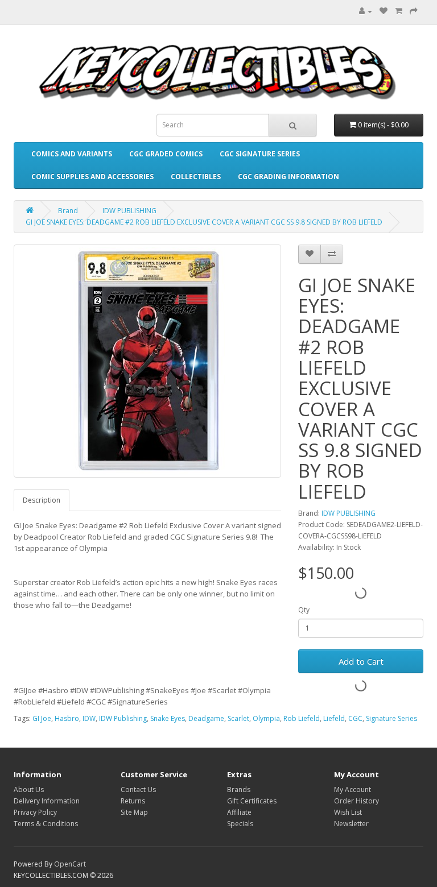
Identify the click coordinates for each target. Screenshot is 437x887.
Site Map (134, 812)
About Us (29, 789)
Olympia (266, 718)
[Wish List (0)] (383, 11)
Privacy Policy (35, 812)
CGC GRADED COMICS (166, 154)
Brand (68, 210)
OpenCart (70, 864)
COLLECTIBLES (196, 176)
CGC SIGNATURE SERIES (260, 154)
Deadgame (206, 718)
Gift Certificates (252, 801)
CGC (355, 718)
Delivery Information (47, 801)
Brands (238, 789)
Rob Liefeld (301, 718)
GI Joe (41, 718)
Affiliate (239, 812)
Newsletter (351, 823)
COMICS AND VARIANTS (71, 154)
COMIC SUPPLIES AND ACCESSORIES (92, 176)
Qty (304, 610)
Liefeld (334, 718)
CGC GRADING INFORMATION (288, 176)
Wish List (348, 812)
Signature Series (391, 718)
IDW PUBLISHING (129, 210)
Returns (133, 801)
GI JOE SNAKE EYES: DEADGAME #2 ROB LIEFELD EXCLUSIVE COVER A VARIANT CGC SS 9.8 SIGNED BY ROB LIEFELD (204, 222)
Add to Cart (361, 661)
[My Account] (362, 11)
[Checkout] (414, 11)
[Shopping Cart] (398, 11)
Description (41, 500)
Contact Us (138, 789)
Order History (356, 801)
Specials (240, 823)
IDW (89, 718)
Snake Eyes (167, 718)
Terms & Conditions (46, 823)
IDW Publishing (123, 718)
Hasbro (67, 718)
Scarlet (238, 718)
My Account (352, 789)
